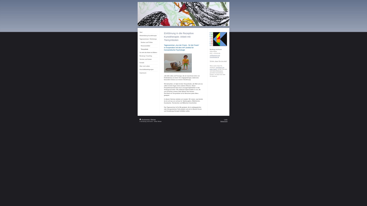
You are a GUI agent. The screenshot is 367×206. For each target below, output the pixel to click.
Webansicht (223, 121)
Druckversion (145, 119)
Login (225, 119)
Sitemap (153, 119)
